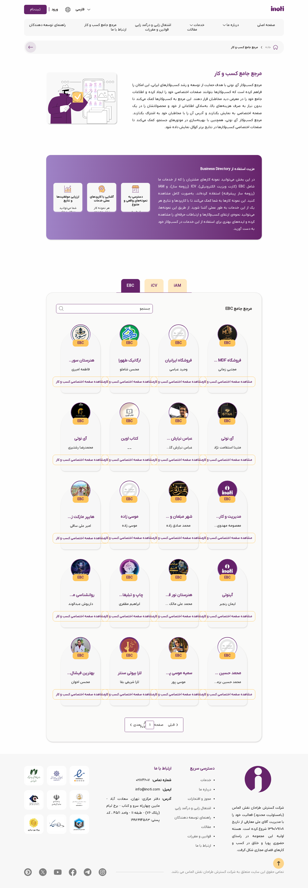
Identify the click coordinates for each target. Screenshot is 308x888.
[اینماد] (79, 775)
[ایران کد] (56, 824)
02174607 (143, 780)
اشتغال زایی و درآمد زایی (153, 25)
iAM (177, 285)
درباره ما (233, 25)
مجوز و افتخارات (199, 799)
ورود (54, 9)
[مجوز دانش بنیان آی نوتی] (56, 800)
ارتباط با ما (118, 29)
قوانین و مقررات (157, 29)
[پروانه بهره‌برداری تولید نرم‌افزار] (34, 824)
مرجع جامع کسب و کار (100, 25)
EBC (130, 285)
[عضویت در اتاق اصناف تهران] (34, 800)
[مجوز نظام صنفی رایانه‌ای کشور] (34, 775)
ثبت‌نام (35, 9)
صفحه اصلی (266, 25)
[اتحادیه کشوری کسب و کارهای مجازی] (79, 824)
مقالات (192, 29)
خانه (268, 47)
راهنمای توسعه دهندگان (47, 25)
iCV (154, 285)
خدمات (199, 25)
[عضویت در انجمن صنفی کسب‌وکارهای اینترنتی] (56, 775)
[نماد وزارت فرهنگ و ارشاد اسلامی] (79, 800)
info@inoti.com (147, 789)
